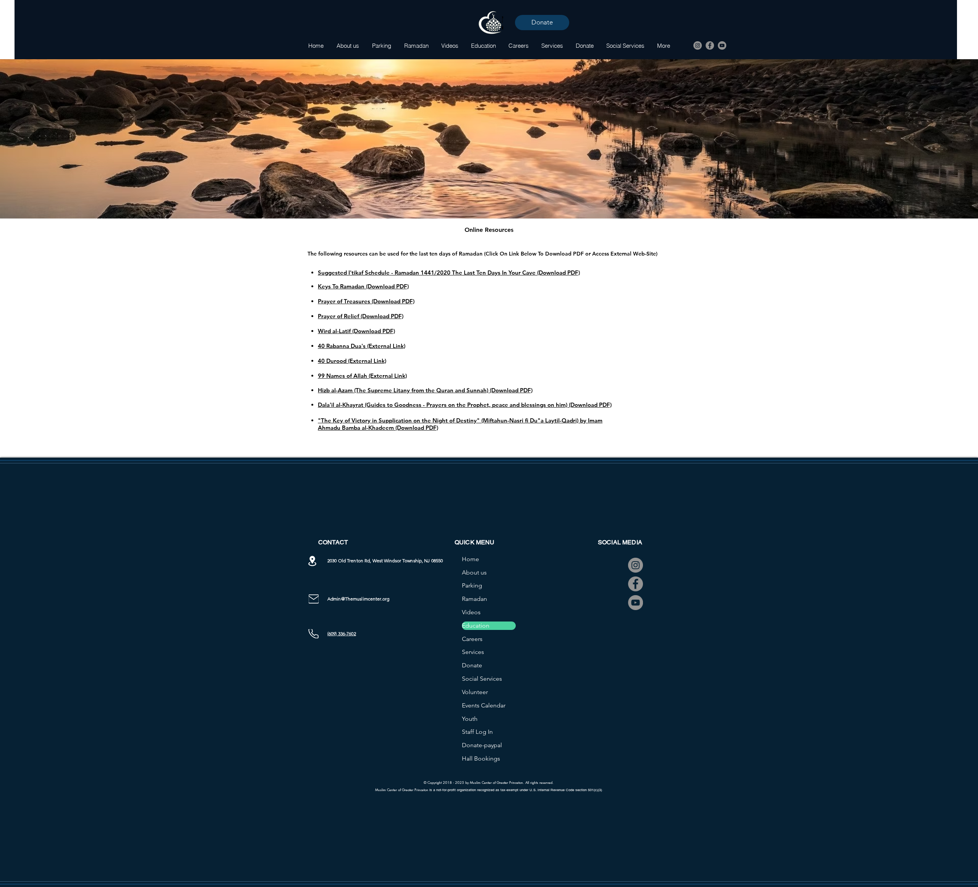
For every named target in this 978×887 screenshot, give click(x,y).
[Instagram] (697, 45)
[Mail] (314, 599)
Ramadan (474, 598)
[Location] (312, 561)
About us (474, 572)
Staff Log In (477, 731)
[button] (416, 45)
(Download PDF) (387, 286)
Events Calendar (483, 705)
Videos (471, 612)
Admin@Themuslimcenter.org (358, 599)
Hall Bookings (481, 758)
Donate (472, 665)
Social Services (482, 678)
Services (473, 652)
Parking (472, 585)
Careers (472, 639)
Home (470, 559)
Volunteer (475, 692)
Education (475, 625)
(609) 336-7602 (341, 633)
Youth (470, 718)
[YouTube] (722, 45)
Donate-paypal (482, 745)
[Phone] (313, 633)
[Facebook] (710, 45)
